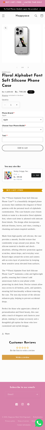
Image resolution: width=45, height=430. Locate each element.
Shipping (5, 95)
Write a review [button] (22, 357)
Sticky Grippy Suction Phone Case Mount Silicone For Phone (22, 171)
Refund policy (38, 417)
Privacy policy (10, 421)
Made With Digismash (22, 417)
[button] (3, 16)
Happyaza (11, 417)
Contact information (24, 425)
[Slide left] (17, 67)
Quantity (5, 100)
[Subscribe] (37, 394)
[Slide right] (28, 67)
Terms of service (23, 421)
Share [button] (7, 334)
